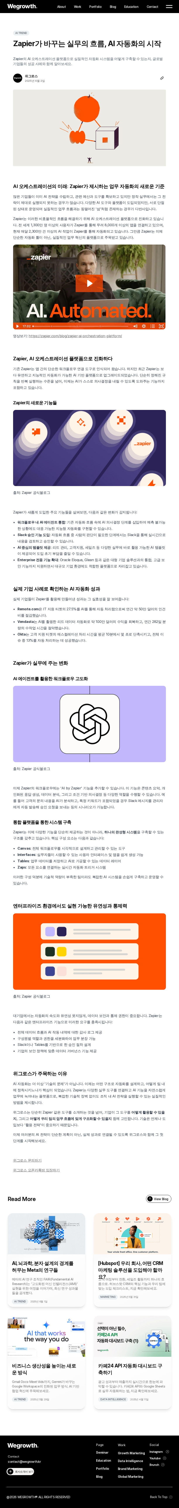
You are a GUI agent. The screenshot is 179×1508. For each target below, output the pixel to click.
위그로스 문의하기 (27, 1160)
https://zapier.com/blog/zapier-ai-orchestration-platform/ (75, 336)
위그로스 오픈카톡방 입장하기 (36, 1170)
